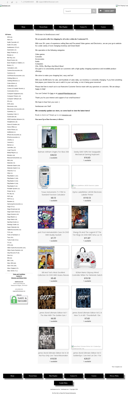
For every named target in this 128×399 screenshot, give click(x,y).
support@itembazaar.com (48, 2)
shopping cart (66, 115)
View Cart (109, 11)
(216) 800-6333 (28, 2)
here (51, 93)
